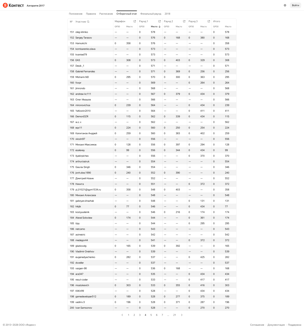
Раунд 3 (193, 21)
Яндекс (30, 324)
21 (174, 315)
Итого (216, 21)
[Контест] (13, 5)
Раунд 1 (143, 21)
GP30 (117, 26)
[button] (82, 21)
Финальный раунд (150, 13)
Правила (91, 13)
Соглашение (257, 324)
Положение (76, 13)
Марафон (120, 21)
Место (129, 26)
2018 (167, 13)
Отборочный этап (126, 13)
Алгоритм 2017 (36, 5)
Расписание (106, 13)
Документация (276, 324)
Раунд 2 (168, 21)
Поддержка (294, 324)
